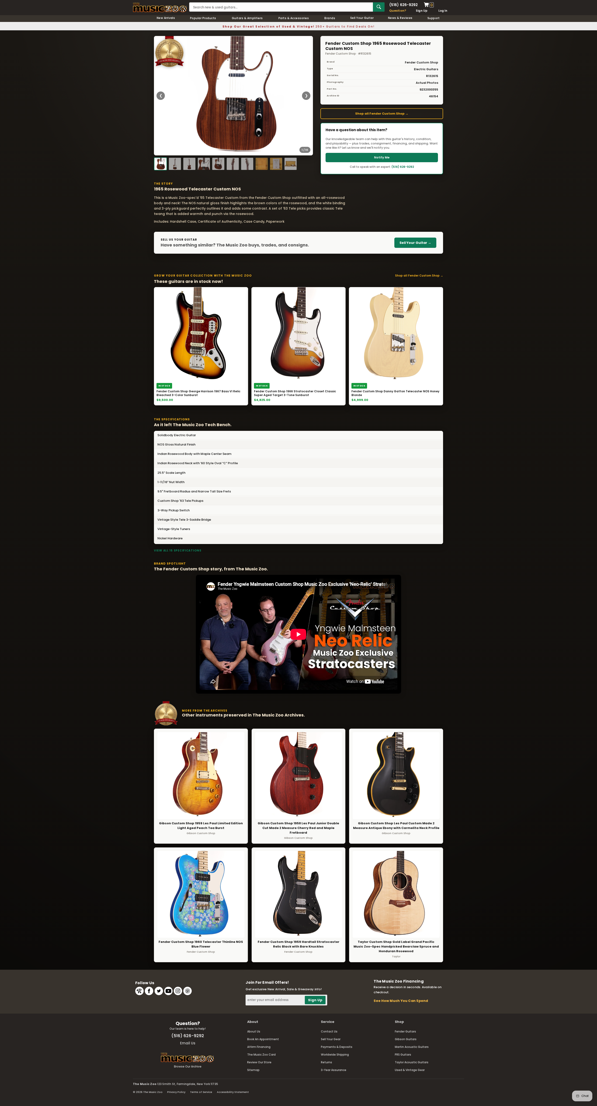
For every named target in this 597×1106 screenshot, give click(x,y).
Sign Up (422, 11)
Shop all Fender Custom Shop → (381, 113)
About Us (253, 1031)
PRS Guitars (403, 1055)
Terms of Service (201, 1092)
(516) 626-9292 (403, 4)
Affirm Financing (259, 1047)
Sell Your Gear (330, 1039)
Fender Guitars (405, 1031)
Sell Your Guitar (362, 18)
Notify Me (381, 157)
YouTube (168, 991)
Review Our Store (259, 1062)
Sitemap (253, 1070)
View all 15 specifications (177, 550)
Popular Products (203, 18)
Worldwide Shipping (335, 1055)
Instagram (178, 991)
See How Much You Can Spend (401, 1000)
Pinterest (187, 991)
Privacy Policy (176, 1092)
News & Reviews (400, 18)
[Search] (379, 7)
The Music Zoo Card (261, 1055)
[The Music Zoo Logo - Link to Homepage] (160, 7)
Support (433, 18)
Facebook (149, 991)
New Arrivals (166, 18)
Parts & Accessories (293, 18)
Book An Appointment (263, 1039)
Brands (329, 18)
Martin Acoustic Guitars (412, 1047)
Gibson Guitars (406, 1039)
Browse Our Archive (187, 1066)
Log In (442, 11)
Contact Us (329, 1031)
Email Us (187, 1043)
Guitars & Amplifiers (247, 18)
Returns (326, 1062)
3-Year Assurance (333, 1070)
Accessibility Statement (233, 1092)
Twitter (159, 991)
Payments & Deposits (336, 1047)
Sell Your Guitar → (415, 242)
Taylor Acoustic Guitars (411, 1062)
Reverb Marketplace (139, 991)
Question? (397, 10)
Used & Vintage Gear (410, 1070)
